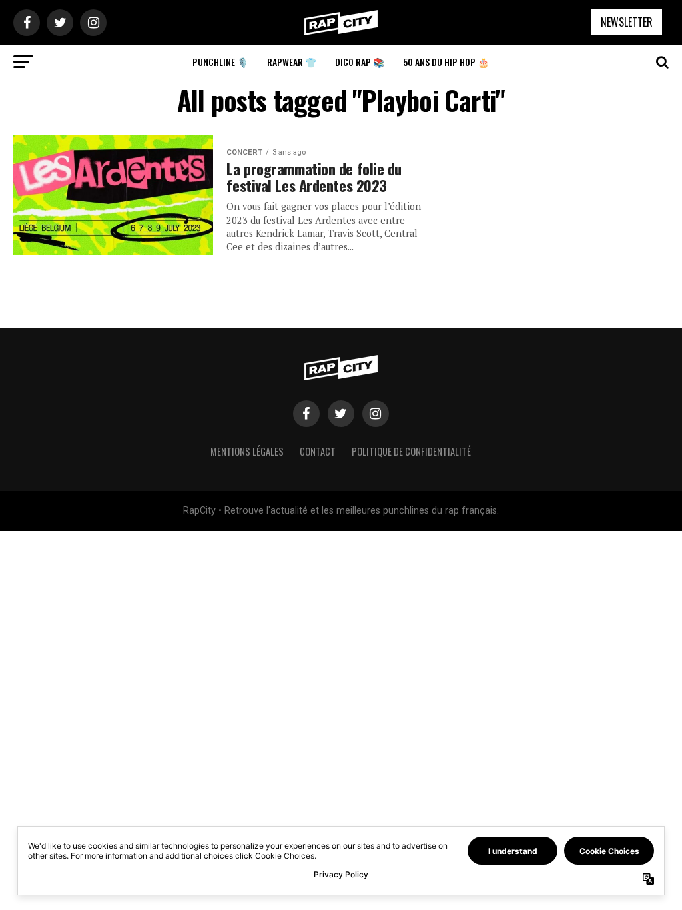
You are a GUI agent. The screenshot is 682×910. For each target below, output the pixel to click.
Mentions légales (247, 451)
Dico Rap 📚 (359, 62)
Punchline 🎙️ (220, 62)
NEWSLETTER (627, 22)
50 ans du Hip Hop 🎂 (446, 62)
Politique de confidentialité (411, 451)
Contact (318, 451)
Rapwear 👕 (291, 62)
